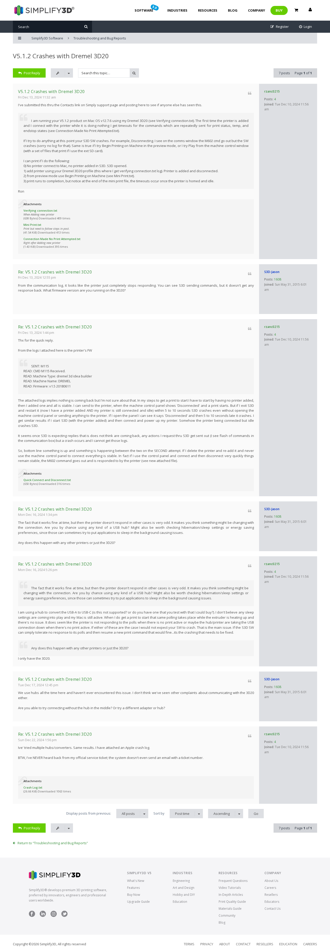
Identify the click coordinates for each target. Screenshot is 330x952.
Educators (272, 901)
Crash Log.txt (32, 787)
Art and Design (183, 887)
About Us (271, 881)
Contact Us (272, 908)
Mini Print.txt (32, 225)
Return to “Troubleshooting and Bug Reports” (53, 843)
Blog (232, 10)
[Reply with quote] (249, 93)
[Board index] (44, 10)
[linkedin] (43, 916)
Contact (243, 944)
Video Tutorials (230, 887)
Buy (279, 10)
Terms (189, 944)
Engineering (181, 881)
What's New (135, 881)
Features (133, 887)
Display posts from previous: (100, 813)
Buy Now (133, 894)
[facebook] (32, 916)
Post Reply (32, 73)
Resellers (271, 894)
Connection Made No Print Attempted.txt (51, 239)
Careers (270, 887)
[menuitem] (305, 27)
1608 (277, 279)
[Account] (310, 10)
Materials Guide (230, 908)
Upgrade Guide (138, 901)
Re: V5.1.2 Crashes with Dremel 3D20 (55, 272)
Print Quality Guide (232, 901)
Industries (177, 10)
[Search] (86, 27)
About (224, 944)
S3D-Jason (271, 272)
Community (227, 915)
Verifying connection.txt (40, 210)
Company (256, 10)
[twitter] (64, 916)
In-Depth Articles (231, 894)
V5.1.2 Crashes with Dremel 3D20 (61, 56)
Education (180, 901)
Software (146, 8)
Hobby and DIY (184, 894)
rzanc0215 (272, 91)
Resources (207, 10)
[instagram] (54, 916)
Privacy (206, 944)
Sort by (171, 813)
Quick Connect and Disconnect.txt (47, 480)
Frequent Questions (233, 881)
